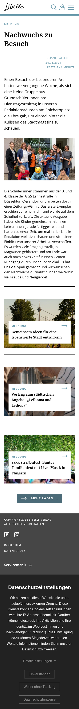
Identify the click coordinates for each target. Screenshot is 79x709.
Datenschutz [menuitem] (14, 551)
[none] (53, 7)
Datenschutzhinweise (39, 699)
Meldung (11, 24)
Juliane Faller (57, 58)
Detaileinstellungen (37, 661)
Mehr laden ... (44, 498)
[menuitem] (6, 534)
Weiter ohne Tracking (39, 687)
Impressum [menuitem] (12, 545)
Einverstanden (39, 674)
